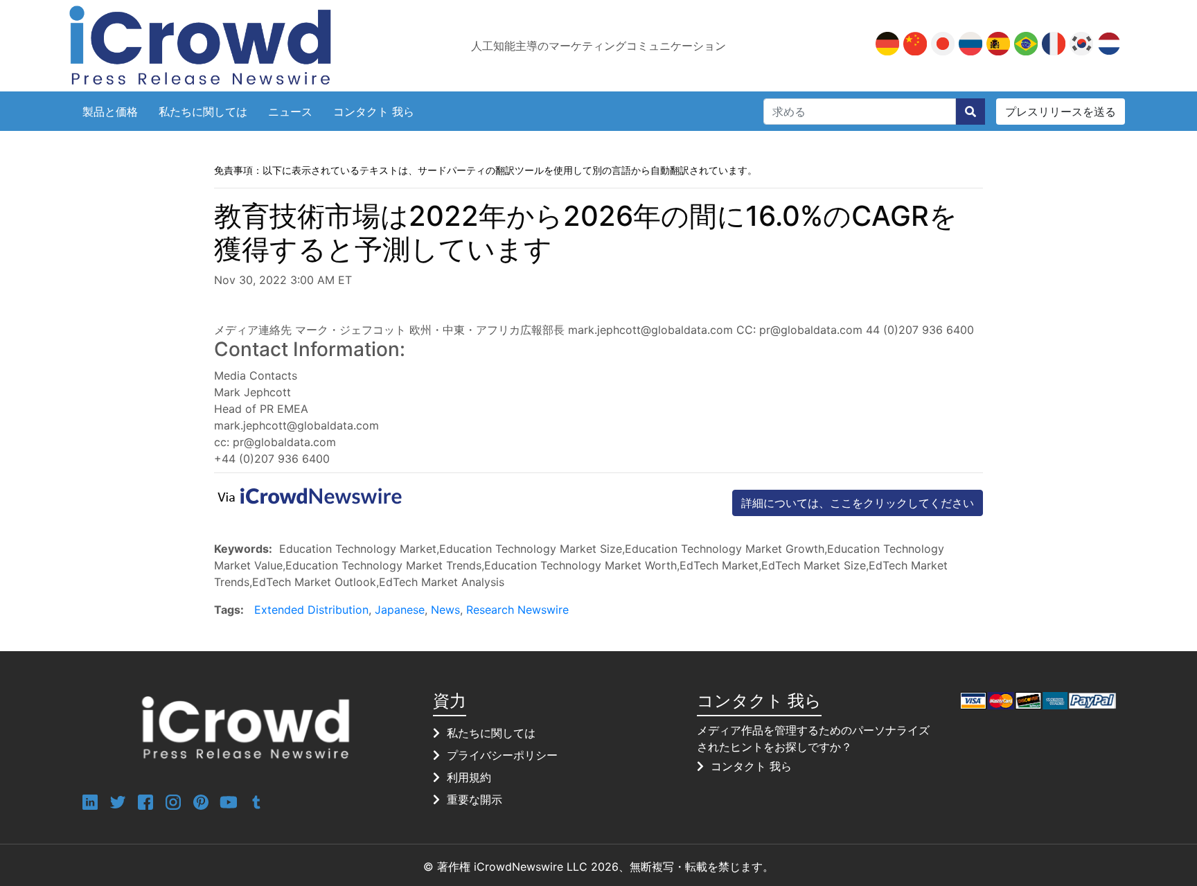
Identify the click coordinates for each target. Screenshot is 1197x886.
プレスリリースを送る (1060, 111)
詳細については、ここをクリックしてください (857, 503)
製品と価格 (110, 111)
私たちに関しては (203, 111)
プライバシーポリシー (502, 755)
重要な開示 (474, 799)
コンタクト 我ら (373, 111)
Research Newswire (517, 610)
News (445, 610)
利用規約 (469, 777)
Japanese (400, 610)
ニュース (290, 111)
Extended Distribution (311, 610)
